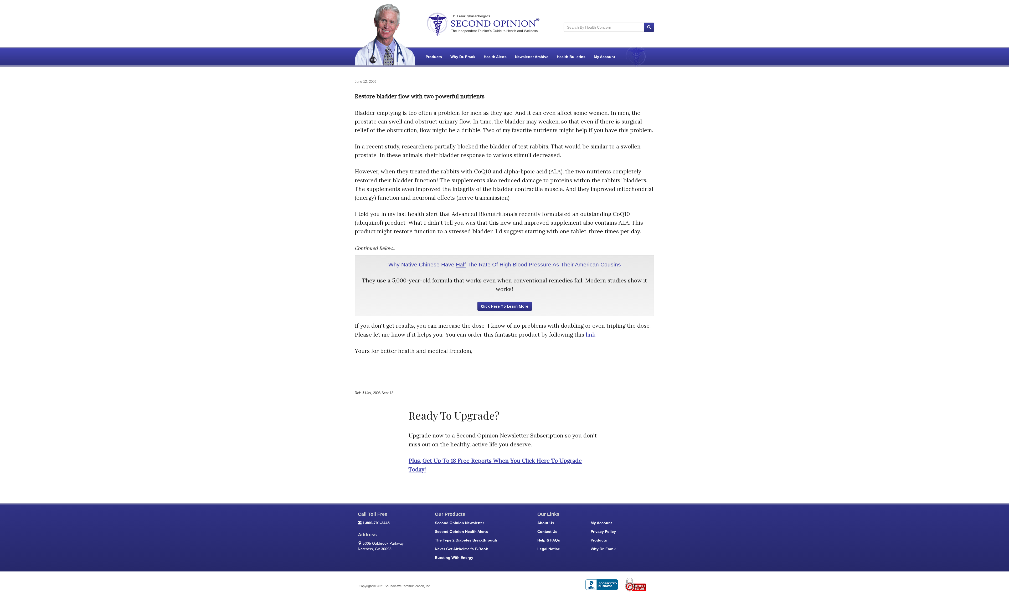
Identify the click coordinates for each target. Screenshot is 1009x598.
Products (434, 57)
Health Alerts (495, 57)
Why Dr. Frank (462, 57)
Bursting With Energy (454, 557)
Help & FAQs (548, 540)
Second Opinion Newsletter (459, 523)
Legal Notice (548, 549)
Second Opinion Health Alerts (461, 531)
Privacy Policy (603, 531)
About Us (545, 523)
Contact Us (547, 531)
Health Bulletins (571, 57)
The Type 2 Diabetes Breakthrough (466, 540)
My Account (604, 57)
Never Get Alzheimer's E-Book (461, 549)
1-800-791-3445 (376, 523)
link (590, 334)
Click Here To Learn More (504, 306)
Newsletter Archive (531, 57)
